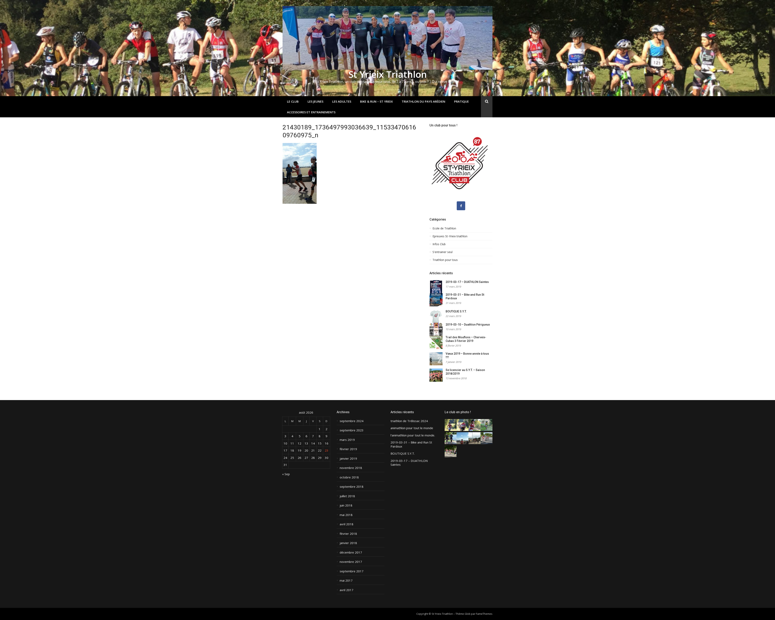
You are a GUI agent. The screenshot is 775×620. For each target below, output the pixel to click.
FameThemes (484, 614)
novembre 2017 (351, 562)
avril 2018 (346, 524)
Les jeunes (315, 101)
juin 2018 (346, 505)
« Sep (286, 474)
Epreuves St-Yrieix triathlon (450, 236)
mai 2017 (346, 580)
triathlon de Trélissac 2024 (409, 421)
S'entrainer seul (442, 252)
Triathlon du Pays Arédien (423, 101)
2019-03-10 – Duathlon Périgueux (468, 324)
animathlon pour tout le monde (412, 428)
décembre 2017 (351, 552)
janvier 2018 (348, 543)
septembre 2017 (351, 571)
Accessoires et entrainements (311, 112)
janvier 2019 (348, 458)
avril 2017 (346, 590)
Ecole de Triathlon (444, 228)
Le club (293, 101)
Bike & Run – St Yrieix (376, 101)
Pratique (461, 101)
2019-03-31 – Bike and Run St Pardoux (411, 444)
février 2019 (348, 449)
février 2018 (348, 534)
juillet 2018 (347, 496)
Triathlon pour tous (445, 260)
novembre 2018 (351, 468)
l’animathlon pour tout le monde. (413, 435)
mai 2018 (346, 515)
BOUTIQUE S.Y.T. (456, 311)
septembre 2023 (351, 430)
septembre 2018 (351, 487)
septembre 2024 (351, 421)
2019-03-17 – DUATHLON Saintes (467, 282)
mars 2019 (347, 440)
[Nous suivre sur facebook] (461, 205)
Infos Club (439, 244)
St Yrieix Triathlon (387, 74)
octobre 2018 (349, 477)
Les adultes (341, 101)
